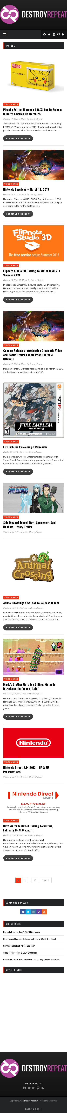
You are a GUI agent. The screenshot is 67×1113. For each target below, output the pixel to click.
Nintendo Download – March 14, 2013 (26, 189)
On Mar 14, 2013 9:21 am (14, 118)
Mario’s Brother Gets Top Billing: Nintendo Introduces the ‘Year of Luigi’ (29, 686)
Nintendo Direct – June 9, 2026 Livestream (21, 932)
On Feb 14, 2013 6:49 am (14, 776)
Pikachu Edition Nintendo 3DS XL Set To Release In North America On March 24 (32, 111)
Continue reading (17, 138)
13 (35, 880)
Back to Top (32, 1109)
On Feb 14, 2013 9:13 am (14, 693)
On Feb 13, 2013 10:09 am (15, 835)
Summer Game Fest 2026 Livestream (19, 945)
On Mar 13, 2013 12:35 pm (15, 280)
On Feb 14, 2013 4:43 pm (14, 531)
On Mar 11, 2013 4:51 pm (14, 364)
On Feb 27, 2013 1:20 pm (14, 452)
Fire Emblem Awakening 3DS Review (25, 447)
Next (44, 880)
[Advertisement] (33, 1009)
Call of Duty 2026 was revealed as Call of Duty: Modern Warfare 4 (31, 959)
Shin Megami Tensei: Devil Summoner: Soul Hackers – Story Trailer (29, 524)
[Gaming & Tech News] (33, 23)
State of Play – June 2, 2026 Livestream (20, 952)
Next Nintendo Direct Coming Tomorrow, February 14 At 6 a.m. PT (28, 828)
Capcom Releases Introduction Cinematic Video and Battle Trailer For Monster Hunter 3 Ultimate (32, 354)
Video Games (11, 104)
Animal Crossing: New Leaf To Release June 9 (31, 603)
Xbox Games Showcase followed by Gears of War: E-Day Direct (29, 939)
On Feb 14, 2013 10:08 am (15, 607)
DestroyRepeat (36, 118)
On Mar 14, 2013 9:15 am (14, 194)
